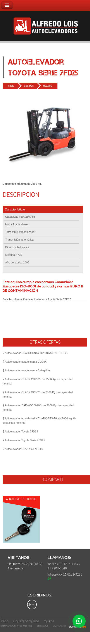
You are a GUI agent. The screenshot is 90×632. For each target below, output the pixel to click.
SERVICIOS (42, 626)
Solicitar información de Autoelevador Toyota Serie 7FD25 (37, 299)
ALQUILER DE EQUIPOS (26, 621)
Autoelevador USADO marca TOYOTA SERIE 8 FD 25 (36, 353)
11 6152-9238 (72, 574)
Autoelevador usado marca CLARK (26, 361)
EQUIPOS (48, 621)
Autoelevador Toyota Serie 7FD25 (25, 440)
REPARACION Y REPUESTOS (16, 626)
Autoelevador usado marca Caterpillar (27, 370)
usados (47, 85)
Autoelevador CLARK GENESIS (24, 449)
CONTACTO (59, 626)
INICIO (5, 621)
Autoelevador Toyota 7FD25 (21, 431)
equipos (29, 85)
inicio (11, 85)
